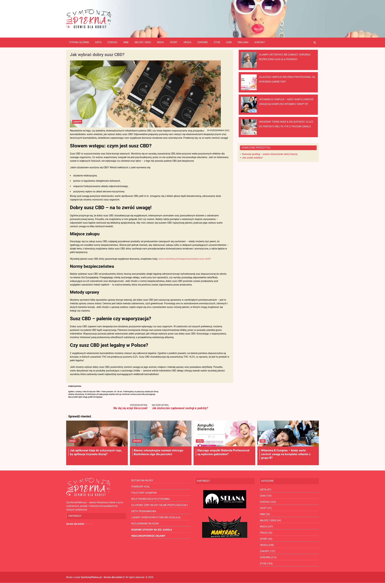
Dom (229, 42)
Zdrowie (202, 42)
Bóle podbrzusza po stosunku (150, 499)
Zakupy (77, 122)
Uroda (187, 42)
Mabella (89, 523)
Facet (263, 508)
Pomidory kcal (140, 486)
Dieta (98, 42)
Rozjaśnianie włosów (145, 523)
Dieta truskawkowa (143, 511)
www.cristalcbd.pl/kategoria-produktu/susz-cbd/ (184, 258)
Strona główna (79, 42)
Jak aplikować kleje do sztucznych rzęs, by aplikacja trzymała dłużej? (96, 452)
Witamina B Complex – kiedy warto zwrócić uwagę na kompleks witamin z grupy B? (286, 454)
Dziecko (112, 42)
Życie (217, 42)
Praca (263, 532)
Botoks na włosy (142, 480)
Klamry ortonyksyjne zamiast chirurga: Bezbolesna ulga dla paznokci (158, 452)
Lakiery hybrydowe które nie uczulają (155, 517)
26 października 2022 (218, 130)
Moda (160, 42)
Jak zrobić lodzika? (252, 157)
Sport (173, 42)
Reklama (243, 42)
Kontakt (259, 42)
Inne (126, 42)
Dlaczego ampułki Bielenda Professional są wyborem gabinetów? (223, 452)
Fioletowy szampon (143, 492)
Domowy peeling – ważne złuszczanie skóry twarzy (270, 154)
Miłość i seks (143, 42)
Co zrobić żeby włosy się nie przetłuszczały (159, 505)
